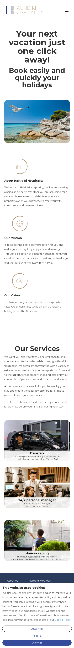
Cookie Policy (63, 619)
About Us (12, 580)
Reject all (37, 635)
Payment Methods (39, 580)
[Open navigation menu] (66, 10)
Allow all (37, 642)
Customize (37, 628)
